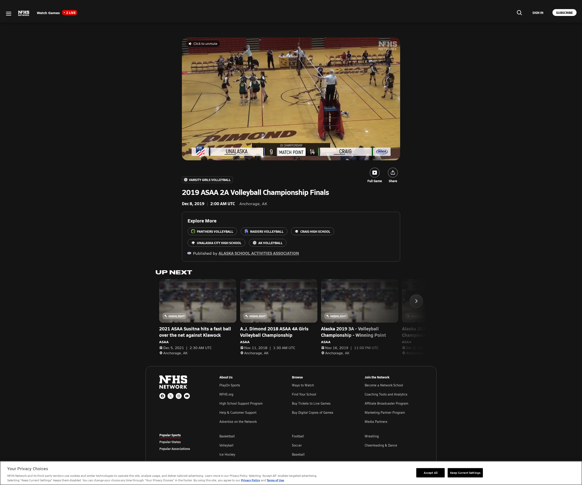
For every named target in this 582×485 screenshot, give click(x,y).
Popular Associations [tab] (174, 448)
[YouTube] (187, 396)
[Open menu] (9, 14)
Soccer (297, 445)
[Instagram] (179, 396)
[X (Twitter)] (170, 396)
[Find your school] (519, 12)
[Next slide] (416, 301)
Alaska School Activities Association (258, 253)
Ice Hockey (227, 454)
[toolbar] (291, 98)
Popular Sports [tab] (170, 434)
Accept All (430, 472)
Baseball (298, 454)
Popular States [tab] (170, 441)
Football (298, 436)
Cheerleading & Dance (381, 445)
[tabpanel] (321, 445)
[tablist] (182, 441)
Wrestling (372, 436)
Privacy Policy (250, 480)
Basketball (227, 436)
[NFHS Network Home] (24, 13)
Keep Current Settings (465, 472)
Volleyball (226, 445)
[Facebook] (162, 396)
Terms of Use (275, 480)
